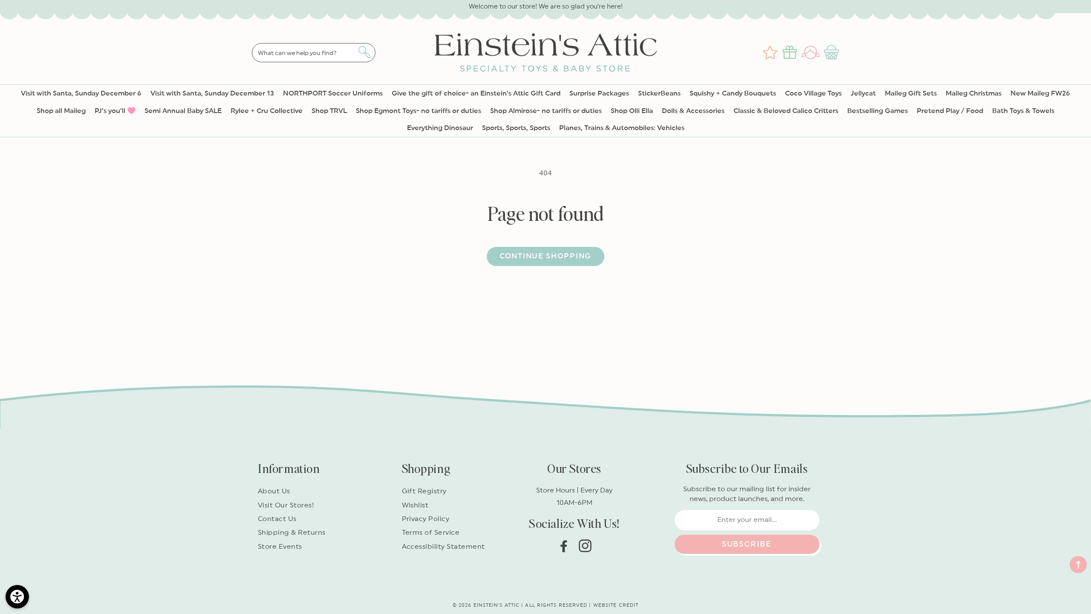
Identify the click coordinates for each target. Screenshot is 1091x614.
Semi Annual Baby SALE (183, 111)
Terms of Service (431, 532)
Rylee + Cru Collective (267, 111)
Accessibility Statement (443, 546)
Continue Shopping (545, 256)
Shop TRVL (329, 111)
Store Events (280, 546)
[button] (832, 52)
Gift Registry (424, 491)
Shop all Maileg (61, 111)
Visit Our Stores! (286, 505)
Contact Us (277, 519)
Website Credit (615, 605)
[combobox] (313, 52)
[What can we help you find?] (364, 52)
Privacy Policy (426, 519)
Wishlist (415, 505)
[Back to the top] (1078, 564)
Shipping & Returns (292, 532)
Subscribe (747, 544)
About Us (274, 491)
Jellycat (863, 93)
